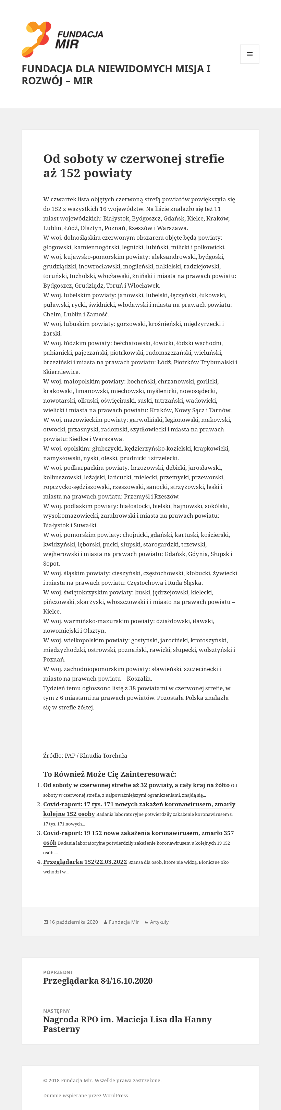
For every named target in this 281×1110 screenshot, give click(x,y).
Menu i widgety (250, 63)
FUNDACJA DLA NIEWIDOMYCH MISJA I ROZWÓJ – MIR (116, 74)
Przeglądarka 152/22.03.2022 (85, 862)
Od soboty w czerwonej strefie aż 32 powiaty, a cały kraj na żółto (136, 785)
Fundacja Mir (124, 922)
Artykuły (159, 922)
